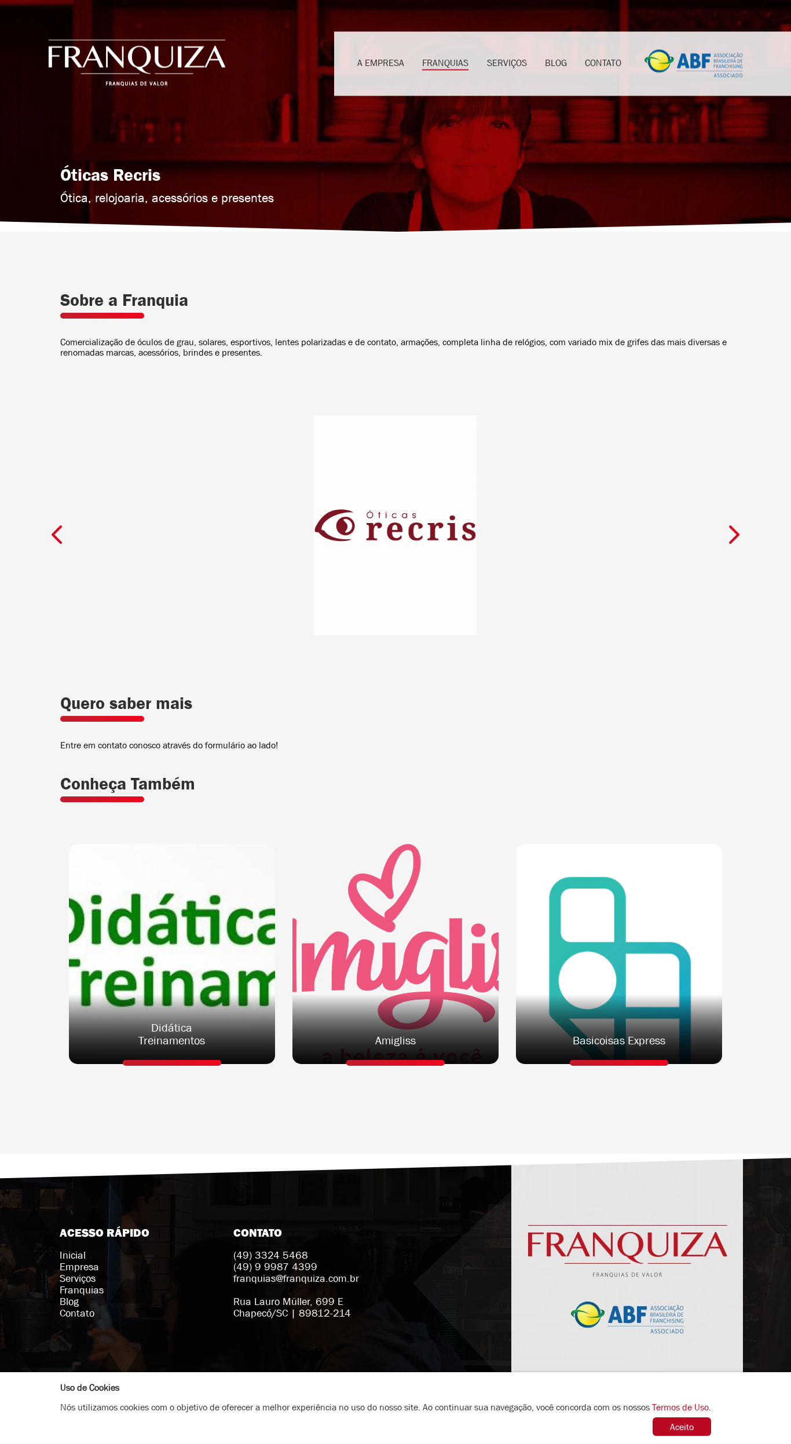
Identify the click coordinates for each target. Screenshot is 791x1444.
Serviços (78, 1278)
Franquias (82, 1290)
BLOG (556, 62)
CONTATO (603, 62)
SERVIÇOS (507, 62)
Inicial (73, 1255)
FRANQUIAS (445, 62)
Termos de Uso (680, 1407)
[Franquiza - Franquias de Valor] (137, 63)
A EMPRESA (380, 62)
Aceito (682, 1426)
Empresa (79, 1267)
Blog (69, 1301)
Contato (77, 1313)
